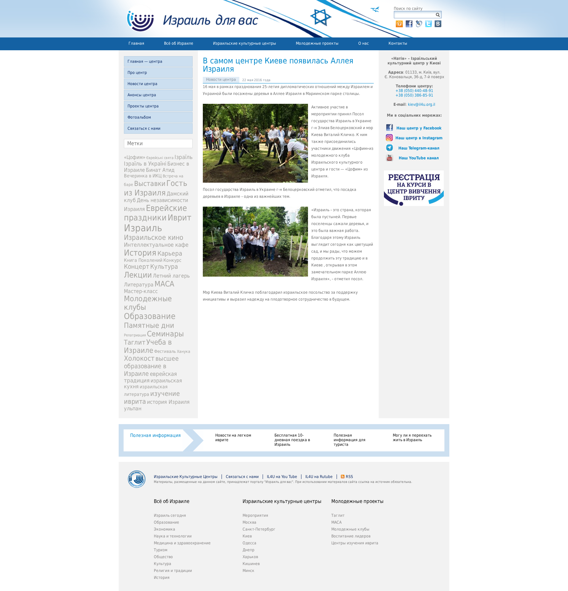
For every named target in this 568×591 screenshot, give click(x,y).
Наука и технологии (173, 536)
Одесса (249, 543)
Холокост (139, 358)
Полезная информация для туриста (350, 440)
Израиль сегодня (170, 515)
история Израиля (168, 402)
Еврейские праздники (155, 212)
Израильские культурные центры (244, 43)
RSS (349, 476)
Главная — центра (145, 61)
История (140, 253)
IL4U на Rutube (319, 476)
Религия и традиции (173, 570)
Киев (247, 536)
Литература (139, 285)
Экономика (164, 529)
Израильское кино (153, 237)
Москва (249, 522)
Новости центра (142, 83)
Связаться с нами (144, 128)
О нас (363, 43)
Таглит (134, 342)
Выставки (149, 183)
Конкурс (172, 260)
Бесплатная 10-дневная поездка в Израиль (292, 440)
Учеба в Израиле (148, 346)
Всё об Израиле (178, 43)
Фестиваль (165, 351)
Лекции (138, 275)
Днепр (248, 550)
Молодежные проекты (317, 43)
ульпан (132, 408)
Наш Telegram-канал (418, 148)
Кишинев (251, 563)
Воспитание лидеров (350, 536)
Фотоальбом (139, 117)
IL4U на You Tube (282, 476)
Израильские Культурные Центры (186, 476)
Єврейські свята (160, 158)
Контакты (398, 43)
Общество (163, 557)
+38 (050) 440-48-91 (414, 90)
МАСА (164, 284)
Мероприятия (255, 515)
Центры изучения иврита (354, 543)
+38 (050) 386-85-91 (414, 95)
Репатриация (135, 335)
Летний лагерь (171, 276)
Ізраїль (184, 157)
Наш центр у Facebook (418, 128)
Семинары (165, 334)
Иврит (179, 217)
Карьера (169, 253)
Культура (164, 266)
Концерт (136, 266)
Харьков (250, 557)
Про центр (137, 72)
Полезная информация (155, 435)
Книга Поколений (143, 260)
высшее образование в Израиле (151, 366)
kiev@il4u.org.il (421, 104)
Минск (248, 570)
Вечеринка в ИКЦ (143, 175)
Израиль (143, 228)
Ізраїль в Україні (145, 163)
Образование (150, 316)
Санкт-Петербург (259, 529)
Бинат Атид (160, 170)
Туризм (160, 550)
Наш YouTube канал (419, 158)
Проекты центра (143, 106)
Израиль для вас (188, 18)
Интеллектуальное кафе (156, 244)
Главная (136, 43)
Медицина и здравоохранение (182, 543)
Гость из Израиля (155, 187)
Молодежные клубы (350, 529)
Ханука (183, 351)
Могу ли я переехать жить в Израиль (412, 437)
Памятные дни (149, 325)
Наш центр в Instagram (418, 138)
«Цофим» (134, 157)
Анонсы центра (142, 95)
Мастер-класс (141, 291)
